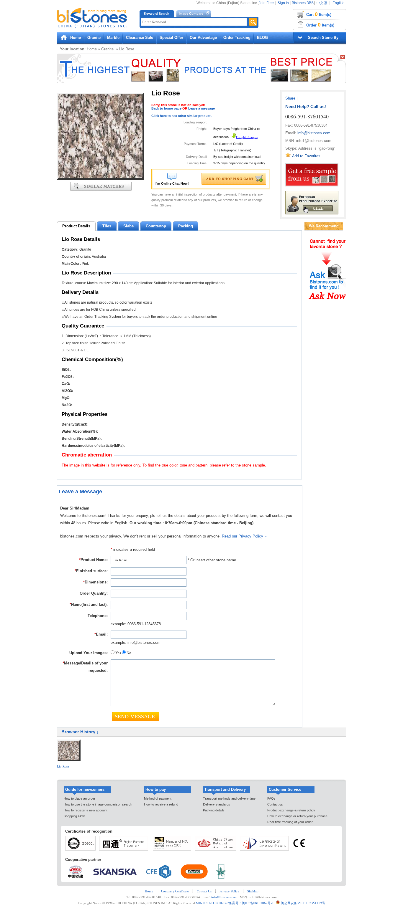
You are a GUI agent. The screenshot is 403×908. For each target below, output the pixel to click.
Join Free (266, 3)
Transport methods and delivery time (229, 798)
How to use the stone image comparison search (98, 804)
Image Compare (191, 13)
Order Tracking (236, 37)
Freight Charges (247, 137)
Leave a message (201, 108)
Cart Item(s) (318, 14)
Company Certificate (175, 891)
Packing (185, 226)
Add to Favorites (306, 156)
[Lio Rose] (100, 178)
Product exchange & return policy (291, 810)
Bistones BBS (303, 3)
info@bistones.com (313, 133)
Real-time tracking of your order (290, 822)
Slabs (128, 226)
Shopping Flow (74, 816)
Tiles (106, 226)
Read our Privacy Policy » (244, 536)
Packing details (214, 810)
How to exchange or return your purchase (297, 816)
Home (75, 37)
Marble (113, 37)
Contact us (275, 804)
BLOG (262, 37)
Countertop (156, 226)
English (338, 3)
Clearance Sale (139, 37)
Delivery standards (216, 804)
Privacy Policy (229, 891)
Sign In (283, 3)
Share (290, 98)
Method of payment (157, 798)
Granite (94, 37)
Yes (118, 653)
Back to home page (166, 108)
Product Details (76, 226)
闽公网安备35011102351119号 (303, 903)
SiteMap (252, 891)
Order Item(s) (320, 25)
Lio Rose (63, 766)
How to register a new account (85, 810)
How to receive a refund (161, 804)
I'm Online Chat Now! (172, 183)
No (128, 653)
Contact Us (204, 891)
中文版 (322, 3)
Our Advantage (203, 37)
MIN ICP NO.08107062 (212, 903)
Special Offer (171, 37)
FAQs (271, 798)
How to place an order (79, 798)
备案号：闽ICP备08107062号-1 (251, 903)
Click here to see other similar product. (181, 116)
